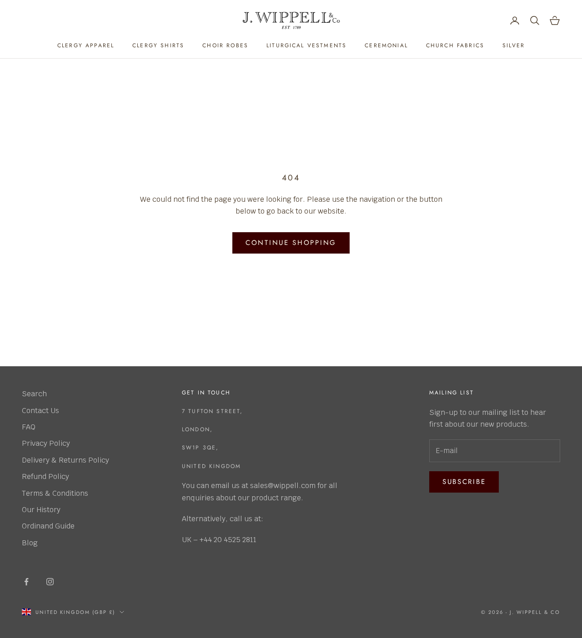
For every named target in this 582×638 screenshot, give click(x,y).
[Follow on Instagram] (50, 581)
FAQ (28, 427)
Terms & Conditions (55, 493)
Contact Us (40, 410)
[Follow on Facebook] (26, 581)
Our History (41, 509)
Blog (30, 543)
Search (34, 394)
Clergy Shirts (158, 45)
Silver (513, 45)
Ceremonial (386, 45)
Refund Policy (45, 476)
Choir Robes (225, 45)
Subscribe (464, 482)
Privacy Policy (46, 443)
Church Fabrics (455, 45)
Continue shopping (291, 243)
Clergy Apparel (85, 45)
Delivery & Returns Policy (65, 460)
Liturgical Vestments (306, 45)
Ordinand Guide (48, 526)
